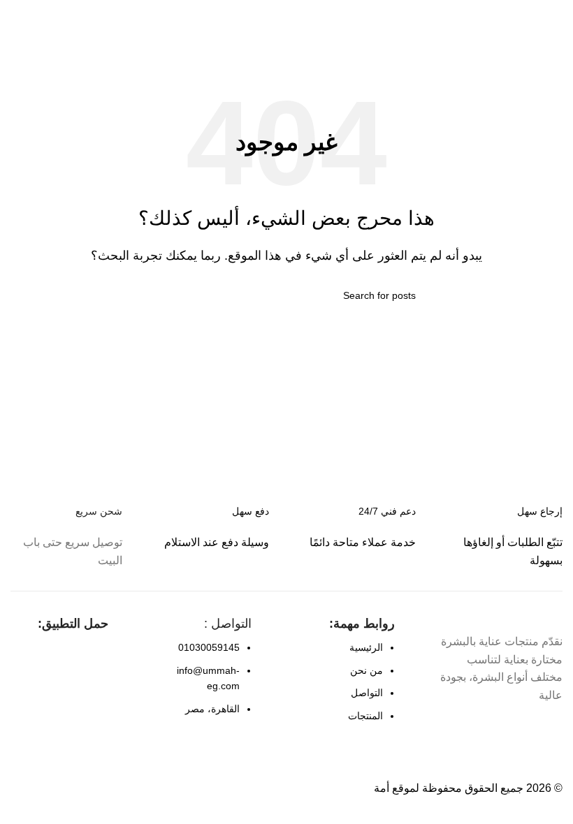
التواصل (367, 692)
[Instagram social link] (526, 729)
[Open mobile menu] (557, 14)
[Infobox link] (213, 527)
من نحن (366, 670)
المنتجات (365, 715)
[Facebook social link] (552, 729)
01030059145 (209, 647)
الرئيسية (366, 647)
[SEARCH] (163, 295)
